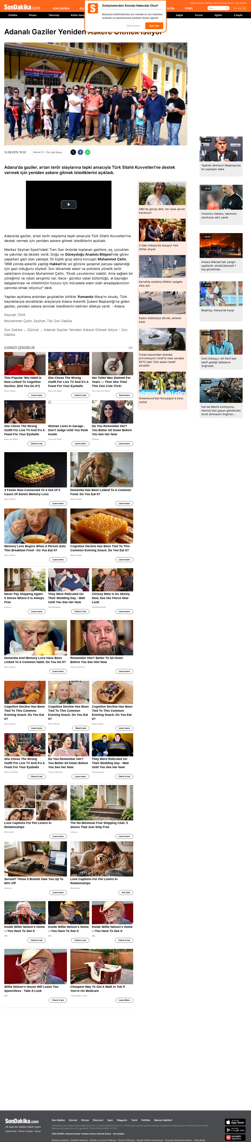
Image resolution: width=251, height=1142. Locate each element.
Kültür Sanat (78, 15)
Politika (13, 15)
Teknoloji (53, 15)
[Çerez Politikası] (126, 1140)
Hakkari (56, 264)
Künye (38, 1131)
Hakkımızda (11, 1131)
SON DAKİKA (61, 8)
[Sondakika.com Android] (235, 1129)
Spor (110, 1120)
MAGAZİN (168, 8)
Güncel (73, 1120)
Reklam (21, 1131)
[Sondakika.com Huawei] (235, 1137)
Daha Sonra (133, 25)
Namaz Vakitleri (163, 1120)
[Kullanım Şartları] (60, 1140)
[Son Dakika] (22, 7)
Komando (85, 297)
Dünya (85, 1120)
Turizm (199, 15)
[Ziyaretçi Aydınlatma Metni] (178, 1140)
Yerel (134, 1120)
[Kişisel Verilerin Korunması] (150, 1140)
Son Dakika (58, 1120)
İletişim (29, 1131)
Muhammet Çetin (112, 259)
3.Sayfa (238, 15)
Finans (33, 15)
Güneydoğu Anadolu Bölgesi (88, 254)
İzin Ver (154, 25)
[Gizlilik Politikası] (79, 1140)
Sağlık (179, 15)
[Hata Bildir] (199, 1140)
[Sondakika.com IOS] (235, 1122)
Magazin (122, 1120)
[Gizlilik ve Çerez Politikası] (103, 1140)
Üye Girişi (237, 8)
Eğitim (218, 15)
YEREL (189, 8)
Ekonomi (98, 1120)
